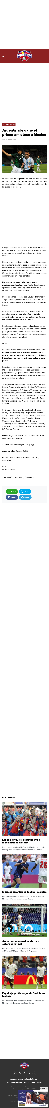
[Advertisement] (24, 24)
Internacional (8, 124)
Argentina (18, 478)
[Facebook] (19, 1073)
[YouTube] (29, 1073)
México (29, 478)
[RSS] (34, 1073)
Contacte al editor (14, 1082)
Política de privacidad (33, 1082)
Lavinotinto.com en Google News (23, 1079)
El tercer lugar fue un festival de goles (24, 892)
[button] (3, 56)
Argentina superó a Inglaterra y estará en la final (20, 942)
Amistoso (7, 478)
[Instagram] (24, 1073)
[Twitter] (15, 1073)
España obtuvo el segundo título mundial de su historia (21, 841)
